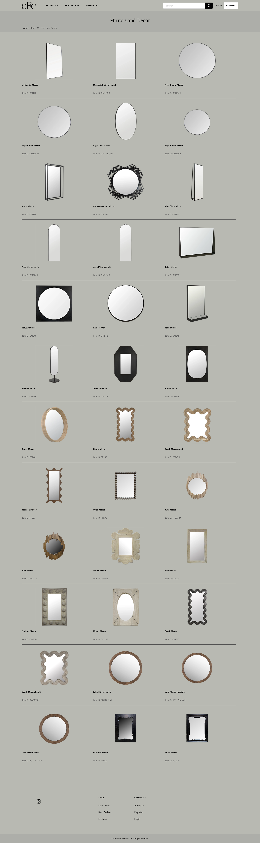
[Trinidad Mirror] (125, 364)
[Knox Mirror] (125, 303)
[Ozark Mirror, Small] (54, 668)
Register (139, 812)
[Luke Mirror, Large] (125, 668)
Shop (32, 28)
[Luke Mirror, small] (54, 728)
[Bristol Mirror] (197, 364)
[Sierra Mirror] (197, 728)
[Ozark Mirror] (125, 425)
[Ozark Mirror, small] (197, 425)
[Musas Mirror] (125, 607)
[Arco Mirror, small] (125, 243)
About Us (139, 805)
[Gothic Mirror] (125, 546)
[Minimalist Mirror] (54, 61)
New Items (104, 805)
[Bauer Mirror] (54, 425)
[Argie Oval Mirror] (125, 121)
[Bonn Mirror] (197, 303)
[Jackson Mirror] (54, 485)
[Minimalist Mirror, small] (125, 61)
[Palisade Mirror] (125, 728)
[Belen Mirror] (197, 243)
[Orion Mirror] (125, 485)
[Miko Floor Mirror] (197, 182)
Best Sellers (104, 812)
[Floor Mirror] (197, 546)
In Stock (102, 819)
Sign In (218, 5)
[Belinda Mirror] (54, 364)
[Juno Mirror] (197, 485)
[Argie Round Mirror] (197, 61)
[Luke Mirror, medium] (197, 668)
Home (25, 28)
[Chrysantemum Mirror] (125, 182)
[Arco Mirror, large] (54, 243)
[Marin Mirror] (54, 182)
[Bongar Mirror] (54, 303)
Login (137, 819)
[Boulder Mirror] (54, 607)
